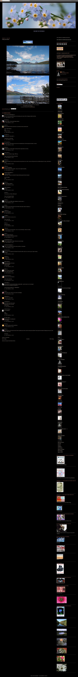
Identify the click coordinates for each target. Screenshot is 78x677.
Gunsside (59, 443)
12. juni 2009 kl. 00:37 (9, 170)
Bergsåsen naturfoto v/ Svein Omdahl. (64, 375)
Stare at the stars (60, 395)
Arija (5, 291)
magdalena (59, 446)
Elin (58, 368)
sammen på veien (7, 275)
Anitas (59, 337)
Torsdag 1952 (6, 301)
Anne (5, 205)
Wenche (5, 147)
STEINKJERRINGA (61, 267)
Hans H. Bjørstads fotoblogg (62, 187)
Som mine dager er (61, 339)
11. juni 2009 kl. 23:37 (9, 150)
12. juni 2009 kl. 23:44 (9, 280)
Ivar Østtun (6, 134)
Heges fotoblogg (6, 187)
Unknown (5, 256)
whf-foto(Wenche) (61, 281)
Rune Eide (6, 119)
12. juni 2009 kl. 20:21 (9, 259)
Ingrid (5, 233)
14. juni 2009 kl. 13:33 (9, 321)
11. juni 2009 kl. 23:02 (9, 117)
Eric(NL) (5, 192)
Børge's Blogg (6, 261)
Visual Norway (60, 301)
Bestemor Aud (6, 250)
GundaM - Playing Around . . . (63, 196)
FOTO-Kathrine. (60, 261)
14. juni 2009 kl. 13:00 (9, 315)
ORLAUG (59, 323)
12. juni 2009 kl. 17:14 (9, 237)
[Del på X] (13, 108)
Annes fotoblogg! (61, 113)
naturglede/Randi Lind (7, 239)
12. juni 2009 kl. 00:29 (9, 163)
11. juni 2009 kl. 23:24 (9, 139)
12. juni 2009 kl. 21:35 (9, 266)
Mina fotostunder (60, 147)
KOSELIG (59, 205)
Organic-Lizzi (60, 133)
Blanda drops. (60, 303)
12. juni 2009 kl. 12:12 (9, 213)
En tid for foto (60, 422)
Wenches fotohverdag (61, 294)
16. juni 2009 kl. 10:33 (9, 335)
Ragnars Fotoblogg (61, 449)
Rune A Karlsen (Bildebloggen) (9, 114)
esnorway (59, 408)
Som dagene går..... (61, 120)
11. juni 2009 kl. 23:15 (9, 122)
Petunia (59, 310)
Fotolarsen (59, 207)
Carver (5, 182)
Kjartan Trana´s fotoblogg (62, 140)
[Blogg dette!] (12, 108)
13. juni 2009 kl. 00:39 (9, 288)
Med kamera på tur (61, 442)
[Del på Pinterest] (15, 108)
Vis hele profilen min (63, 74)
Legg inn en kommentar (5, 337)
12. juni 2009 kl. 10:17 (9, 202)
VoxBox (5, 228)
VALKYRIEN (6, 282)
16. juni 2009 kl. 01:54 (9, 326)
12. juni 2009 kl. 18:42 (9, 247)
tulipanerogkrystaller (61, 435)
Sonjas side (60, 330)
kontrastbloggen (60, 346)
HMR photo (59, 180)
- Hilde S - (59, 227)
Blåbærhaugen (60, 234)
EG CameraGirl (6, 142)
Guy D (5, 125)
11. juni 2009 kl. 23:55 (9, 157)
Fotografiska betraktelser (62, 366)
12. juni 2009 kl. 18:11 (9, 242)
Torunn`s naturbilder (61, 359)
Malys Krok (59, 274)
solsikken (59, 104)
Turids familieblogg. (61, 167)
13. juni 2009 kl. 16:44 (9, 299)
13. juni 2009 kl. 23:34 (9, 306)
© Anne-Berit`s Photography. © (39, 4)
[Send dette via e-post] (11, 108)
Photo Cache (6, 152)
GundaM (5, 215)
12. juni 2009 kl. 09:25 (9, 197)
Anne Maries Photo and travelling (63, 189)
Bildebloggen (60, 111)
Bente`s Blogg (60, 450)
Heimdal (59, 153)
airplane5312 (6, 296)
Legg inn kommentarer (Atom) (10, 340)
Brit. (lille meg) (6, 317)
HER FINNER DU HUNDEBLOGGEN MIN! (63, 37)
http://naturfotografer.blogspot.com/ (62, 80)
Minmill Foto (60, 415)
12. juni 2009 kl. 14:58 (9, 225)
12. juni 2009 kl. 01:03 (9, 179)
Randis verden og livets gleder (63, 388)
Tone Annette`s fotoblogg (62, 214)
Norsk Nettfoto (60, 160)
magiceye (5, 210)
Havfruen (59, 445)
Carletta (5, 166)
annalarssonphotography (8, 172)
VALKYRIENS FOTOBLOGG (62, 352)
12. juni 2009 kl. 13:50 (9, 220)
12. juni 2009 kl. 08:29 (9, 190)
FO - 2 (5, 323)
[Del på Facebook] (14, 108)
